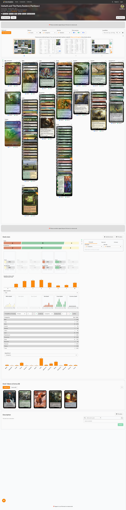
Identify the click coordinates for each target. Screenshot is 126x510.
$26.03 (33, 215)
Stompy (24, 13)
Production (6, 245)
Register (117, 1)
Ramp (55, 368)
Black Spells (34, 296)
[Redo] (3, 64)
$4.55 (16, 85)
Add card (4, 30)
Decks (16, 1)
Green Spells (60, 296)
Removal (64, 368)
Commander (9, 369)
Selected (103, 242)
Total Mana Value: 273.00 (8, 277)
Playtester (121, 17)
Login (121, 1)
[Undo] (3, 62)
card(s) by (40, 313)
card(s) (74, 313)
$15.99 (27, 181)
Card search (7, 32)
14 (21, 362)
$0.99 (45, 139)
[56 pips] (42, 243)
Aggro (19, 13)
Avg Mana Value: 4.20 (9, 276)
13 (41, 279)
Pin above (120, 236)
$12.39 (33, 181)
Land (40, 368)
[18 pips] (12, 248)
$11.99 (114, 123)
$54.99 (62, 120)
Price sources (74, 30)
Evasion (25, 368)
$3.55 (51, 88)
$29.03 (68, 197)
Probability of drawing (10, 313)
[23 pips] (12, 243)
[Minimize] (124, 29)
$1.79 (79, 115)
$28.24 (102, 85)
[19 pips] (71, 243)
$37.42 (68, 120)
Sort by (59, 30)
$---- (10, 147)
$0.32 (34, 93)
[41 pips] (41, 248)
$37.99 (96, 85)
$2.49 (79, 85)
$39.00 (16, 147)
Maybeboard (44, 369)
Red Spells (46, 296)
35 (41, 357)
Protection (49, 369)
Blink (16, 13)
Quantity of (7, 353)
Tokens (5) (6, 387)
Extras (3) (14, 387)
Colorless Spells (73, 296)
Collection (29, 1)
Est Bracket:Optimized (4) (20, 9)
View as (29, 30)
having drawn (57, 313)
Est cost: (12, 11)
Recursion (59, 369)
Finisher (30, 368)
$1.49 (10, 85)
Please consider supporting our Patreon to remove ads (63, 24)
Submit (120, 424)
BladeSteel (122, 9)
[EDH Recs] (3, 66)
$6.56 (17, 115)
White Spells (9, 296)
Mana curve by (7, 290)
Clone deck (6, 17)
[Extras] (3, 68)
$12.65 (120, 123)
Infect (35, 368)
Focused (91, 242)
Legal (11, 9)
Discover (11, 13)
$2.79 (45, 88)
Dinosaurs (5, 13)
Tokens (69, 368)
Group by (44, 30)
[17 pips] (70, 248)
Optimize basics (109, 236)
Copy (16, 368)
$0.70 (51, 139)
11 (24, 280)
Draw (20, 368)
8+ (74, 288)
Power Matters (31, 13)
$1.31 (102, 131)
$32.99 (27, 215)
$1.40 (85, 85)
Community (22, 1)
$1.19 (85, 115)
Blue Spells (21, 296)
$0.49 (28, 93)
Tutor (74, 368)
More (14, 17)
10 (22, 119)
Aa (122, 417)
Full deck (116, 242)
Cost (5, 240)
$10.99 (10, 115)
